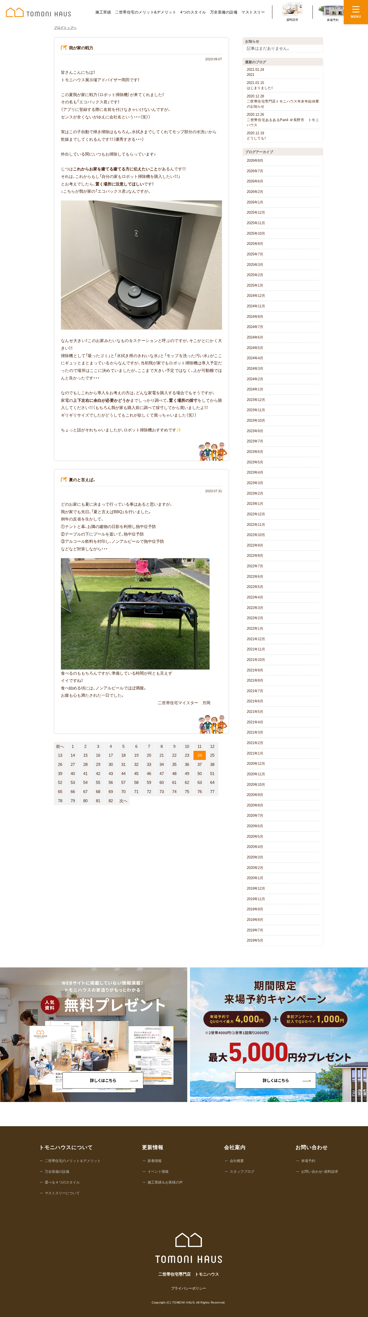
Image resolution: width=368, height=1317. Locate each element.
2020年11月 (256, 774)
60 (161, 782)
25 (212, 755)
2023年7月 (255, 441)
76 (199, 791)
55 (98, 782)
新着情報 (155, 1161)
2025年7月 (255, 254)
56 (111, 782)
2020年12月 (256, 764)
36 (187, 764)
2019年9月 (255, 909)
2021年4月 (255, 722)
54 (85, 782)
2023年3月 (255, 483)
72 (149, 791)
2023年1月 (255, 504)
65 (60, 791)
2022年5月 (255, 587)
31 (123, 764)
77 (212, 791)
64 (212, 782)
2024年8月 (255, 317)
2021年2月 (255, 743)
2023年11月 (256, 410)
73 (161, 791)
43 (111, 773)
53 (73, 782)
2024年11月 (256, 306)
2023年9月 (255, 431)
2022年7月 (255, 566)
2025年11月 (256, 223)
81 (98, 800)
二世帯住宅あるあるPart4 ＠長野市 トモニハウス (283, 119)
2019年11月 (256, 899)
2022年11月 (256, 525)
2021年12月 (256, 639)
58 (136, 782)
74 (174, 791)
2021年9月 (255, 670)
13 (60, 755)
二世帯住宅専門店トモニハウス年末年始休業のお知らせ (283, 101)
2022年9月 (255, 545)
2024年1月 (255, 389)
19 (136, 755)
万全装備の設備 (224, 12)
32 (136, 764)
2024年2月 (255, 379)
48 (174, 773)
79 (73, 800)
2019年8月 (255, 920)
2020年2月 (255, 868)
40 (73, 773)
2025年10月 (256, 233)
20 (149, 755)
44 (123, 773)
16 (98, 755)
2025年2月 (255, 275)
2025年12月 (256, 212)
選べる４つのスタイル (62, 1182)
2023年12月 (256, 400)
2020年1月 (255, 878)
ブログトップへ (65, 27)
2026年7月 (255, 171)
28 (85, 764)
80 (85, 800)
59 (149, 782)
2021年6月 (255, 701)
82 (111, 800)
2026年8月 (255, 161)
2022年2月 (255, 618)
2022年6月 (255, 577)
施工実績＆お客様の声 (165, 1182)
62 (187, 782)
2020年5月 (255, 836)
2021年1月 (255, 753)
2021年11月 (256, 649)
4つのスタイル (193, 12)
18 (123, 755)
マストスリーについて (62, 1193)
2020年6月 (255, 826)
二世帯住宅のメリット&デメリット (145, 12)
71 (136, 791)
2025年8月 (255, 244)
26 (60, 764)
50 (199, 773)
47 (161, 773)
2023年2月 (255, 493)
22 (174, 755)
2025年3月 (255, 265)
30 (111, 764)
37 (199, 764)
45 (136, 773)
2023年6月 (255, 452)
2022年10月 (256, 535)
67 (85, 791)
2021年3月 (255, 732)
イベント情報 (158, 1172)
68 (98, 791)
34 (161, 764)
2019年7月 (255, 930)
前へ (60, 746)
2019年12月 (256, 888)
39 (60, 773)
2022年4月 (255, 597)
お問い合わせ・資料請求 (319, 1172)
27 (73, 764)
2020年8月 (255, 805)
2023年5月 (255, 462)
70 (123, 791)
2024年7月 (255, 327)
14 (73, 755)
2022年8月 (255, 556)
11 (199, 746)
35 (174, 764)
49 (187, 773)
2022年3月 (255, 608)
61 (174, 782)
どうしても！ (256, 135)
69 (111, 791)
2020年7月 (255, 816)
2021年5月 (255, 712)
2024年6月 (255, 337)
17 (111, 755)
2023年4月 (255, 472)
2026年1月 (255, 202)
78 (60, 800)
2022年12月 (256, 514)
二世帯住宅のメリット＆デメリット (73, 1161)
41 (85, 773)
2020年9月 (255, 795)
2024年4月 (255, 358)
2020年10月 (256, 785)
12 (212, 746)
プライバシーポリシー (188, 1288)
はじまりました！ (260, 85)
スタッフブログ (242, 1172)
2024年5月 (255, 348)
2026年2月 (255, 192)
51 (212, 773)
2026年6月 (255, 181)
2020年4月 (255, 847)
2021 (255, 72)
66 (73, 791)
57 (123, 782)
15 (85, 755)
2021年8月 (255, 680)
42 (98, 773)
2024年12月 (256, 296)
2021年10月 (256, 660)
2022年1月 (255, 628)
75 (187, 791)
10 (187, 746)
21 (161, 755)
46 (149, 773)
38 (212, 764)
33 (149, 764)
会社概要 (237, 1161)
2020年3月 (255, 857)
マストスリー (253, 12)
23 (187, 755)
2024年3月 (255, 369)
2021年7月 (255, 691)
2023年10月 (256, 420)
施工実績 (103, 12)
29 (98, 764)
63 (199, 782)
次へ (123, 800)
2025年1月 (255, 285)
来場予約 (308, 1161)
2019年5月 (255, 940)
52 (60, 782)
